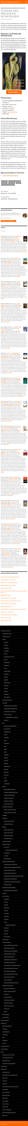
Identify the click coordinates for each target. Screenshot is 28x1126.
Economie (4, 1078)
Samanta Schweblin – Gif (7, 606)
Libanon (6, 760)
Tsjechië (6, 933)
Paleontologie (6, 1095)
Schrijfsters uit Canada (10, 812)
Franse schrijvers (8, 824)
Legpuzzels (5, 1034)
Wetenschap (4, 1069)
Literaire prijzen (5, 1046)
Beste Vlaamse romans (9, 789)
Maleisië (6, 763)
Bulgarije (6, 899)
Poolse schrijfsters (10, 925)
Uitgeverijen (4, 1066)
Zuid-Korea (7, 783)
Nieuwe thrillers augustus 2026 (8, 603)
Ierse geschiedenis (8, 835)
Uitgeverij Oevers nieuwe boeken (9, 598)
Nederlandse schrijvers (8, 861)
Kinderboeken (6, 1031)
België (4, 786)
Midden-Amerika (6, 841)
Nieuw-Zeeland (8, 714)
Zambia (5, 691)
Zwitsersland (7, 858)
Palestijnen (12, 182)
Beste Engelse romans (9, 988)
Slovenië (6, 855)
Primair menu (26, 2)
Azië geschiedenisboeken (10, 726)
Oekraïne (6, 919)
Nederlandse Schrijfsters (8, 887)
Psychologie (5, 1104)
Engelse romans (8, 997)
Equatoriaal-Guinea (9, 656)
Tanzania (6, 685)
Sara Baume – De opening (7, 612)
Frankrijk (4, 818)
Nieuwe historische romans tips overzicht (11, 600)
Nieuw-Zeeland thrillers (11, 717)
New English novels (9, 1005)
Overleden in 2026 (6, 633)
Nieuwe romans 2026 (6, 588)
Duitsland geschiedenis (11, 850)
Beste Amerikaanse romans (11, 968)
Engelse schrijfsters (9, 1000)
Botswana (6, 648)
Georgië (6, 905)
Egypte (5, 654)
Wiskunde (4, 1115)
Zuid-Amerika (5, 1014)
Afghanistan (7, 729)
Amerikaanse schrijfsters (10, 959)
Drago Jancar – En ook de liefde (8, 192)
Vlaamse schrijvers (9, 798)
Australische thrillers (9, 711)
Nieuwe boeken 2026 (6, 620)
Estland (6, 902)
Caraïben (4, 815)
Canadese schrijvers (7, 806)
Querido (19, 182)
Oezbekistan (7, 766)
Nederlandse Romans (6, 8)
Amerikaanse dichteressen (10, 951)
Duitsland (6, 847)
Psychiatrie (5, 1101)
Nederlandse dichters (9, 870)
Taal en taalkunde (7, 1109)
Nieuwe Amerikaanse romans (11, 982)
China (5, 734)
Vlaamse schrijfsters (9, 795)
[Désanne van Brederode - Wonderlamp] (14, 92)
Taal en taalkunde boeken (8, 1063)
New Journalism (8, 980)
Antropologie (6, 1072)
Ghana (5, 659)
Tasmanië (6, 720)
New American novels (9, 977)
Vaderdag (4, 1040)
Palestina (6, 772)
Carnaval (4, 1029)
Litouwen (6, 913)
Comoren (6, 651)
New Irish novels (8, 838)
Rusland (6, 930)
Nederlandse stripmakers (10, 879)
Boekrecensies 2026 (5, 595)
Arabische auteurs (7, 700)
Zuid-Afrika (7, 697)
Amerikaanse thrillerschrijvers (12, 965)
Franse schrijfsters (9, 821)
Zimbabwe (6, 694)
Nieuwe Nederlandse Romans (10, 175)
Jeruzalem (4, 182)
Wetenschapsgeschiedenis (9, 1112)
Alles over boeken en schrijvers (10, 2)
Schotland (6, 1008)
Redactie (10, 19)
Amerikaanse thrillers (9, 962)
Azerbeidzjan (7, 731)
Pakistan (6, 769)
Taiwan (5, 780)
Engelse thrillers (8, 1003)
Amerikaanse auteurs (9, 948)
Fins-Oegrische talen (7, 1057)
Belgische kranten (8, 804)
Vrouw (4, 1043)
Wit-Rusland (7, 936)
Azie (3, 723)
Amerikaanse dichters (9, 954)
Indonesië (6, 743)
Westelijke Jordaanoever (8, 184)
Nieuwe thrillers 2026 (6, 617)
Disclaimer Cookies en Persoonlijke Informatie (10, 1122)
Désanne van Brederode (14, 181)
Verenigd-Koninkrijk (7, 985)
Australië (4, 703)
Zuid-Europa (5, 1017)
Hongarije (6, 907)
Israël (5, 749)
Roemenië (6, 928)
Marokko (6, 674)
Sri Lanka (6, 775)
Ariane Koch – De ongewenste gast (9, 582)
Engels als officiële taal (8, 1055)
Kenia (5, 668)
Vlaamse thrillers (8, 801)
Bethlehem (4, 181)
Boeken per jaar (5, 1020)
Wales (5, 1011)
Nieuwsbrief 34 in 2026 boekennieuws (10, 577)
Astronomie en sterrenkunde (9, 1075)
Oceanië (4, 893)
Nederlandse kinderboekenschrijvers (13, 876)
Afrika (4, 639)
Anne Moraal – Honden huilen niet (9, 198)
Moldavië (6, 916)
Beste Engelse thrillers (10, 991)
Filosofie (4, 1080)
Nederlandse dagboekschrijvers (12, 867)
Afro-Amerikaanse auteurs (11, 945)
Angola (6, 645)
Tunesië (6, 688)
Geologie (4, 1083)
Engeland (6, 994)
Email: (2, 217)
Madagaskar (7, 671)
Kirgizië (6, 757)
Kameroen (6, 665)
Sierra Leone (7, 682)
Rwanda (6, 679)
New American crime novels (11, 974)
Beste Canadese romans (10, 809)
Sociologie (5, 1106)
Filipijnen (6, 737)
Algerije (6, 642)
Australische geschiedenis (10, 705)
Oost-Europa (5, 896)
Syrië (5, 778)
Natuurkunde (5, 1092)
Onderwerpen (4, 1049)
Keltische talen (6, 1060)
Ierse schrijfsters (8, 832)
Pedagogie (5, 1098)
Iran (5, 746)
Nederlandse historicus (10, 873)
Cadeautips (3, 1023)
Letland (6, 910)
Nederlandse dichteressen (10, 890)
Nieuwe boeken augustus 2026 (8, 585)
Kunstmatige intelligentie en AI (10, 1086)
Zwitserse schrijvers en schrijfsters (9, 614)
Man (3, 1037)
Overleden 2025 (6, 636)
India (5, 740)
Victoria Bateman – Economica (8, 579)
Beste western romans (9, 971)
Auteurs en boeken (5, 630)
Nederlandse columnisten (10, 864)
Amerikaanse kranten (9, 956)
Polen (5, 922)
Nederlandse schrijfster (18, 8)
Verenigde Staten (6, 942)
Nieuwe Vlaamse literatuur (11, 792)
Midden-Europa (6, 844)
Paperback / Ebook (12, 112)
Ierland (4, 827)
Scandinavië (5, 939)
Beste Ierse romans (8, 830)
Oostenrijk (7, 853)
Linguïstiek (5, 1089)
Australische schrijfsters (10, 708)
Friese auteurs (7, 884)
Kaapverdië (7, 662)
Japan (5, 752)
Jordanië (6, 755)
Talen (2, 1052)
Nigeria (6, 677)
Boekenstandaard (7, 1026)
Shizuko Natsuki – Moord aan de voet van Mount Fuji (13, 609)
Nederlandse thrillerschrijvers (12, 881)
